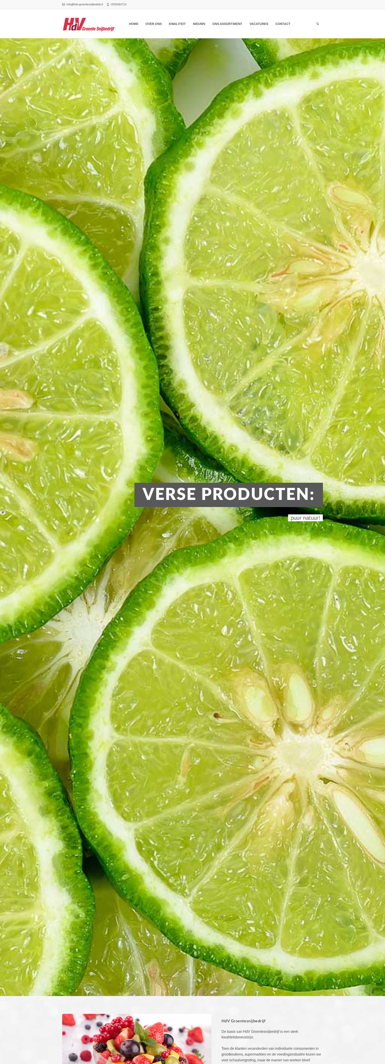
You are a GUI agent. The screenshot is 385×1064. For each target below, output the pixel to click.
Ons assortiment (227, 24)
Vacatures (259, 24)
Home (133, 24)
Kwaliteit (177, 24)
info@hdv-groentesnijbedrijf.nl (84, 4)
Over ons (153, 24)
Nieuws (199, 24)
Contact (283, 24)
